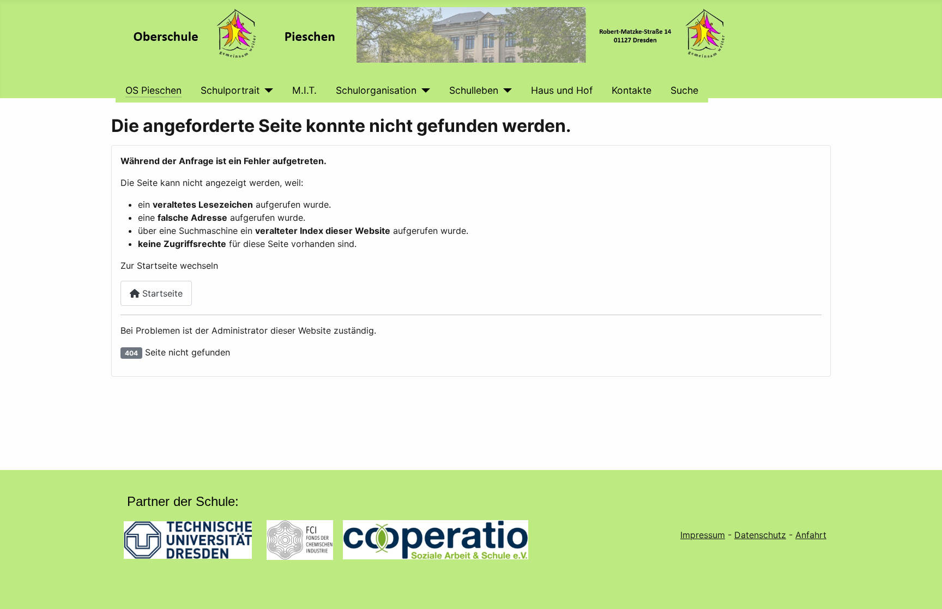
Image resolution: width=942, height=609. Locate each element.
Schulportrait (230, 90)
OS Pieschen (153, 90)
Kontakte (631, 90)
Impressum (702, 534)
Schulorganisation (376, 90)
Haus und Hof (562, 90)
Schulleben (473, 90)
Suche (684, 90)
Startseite (161, 293)
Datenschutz (760, 534)
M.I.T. (304, 90)
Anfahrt (810, 534)
